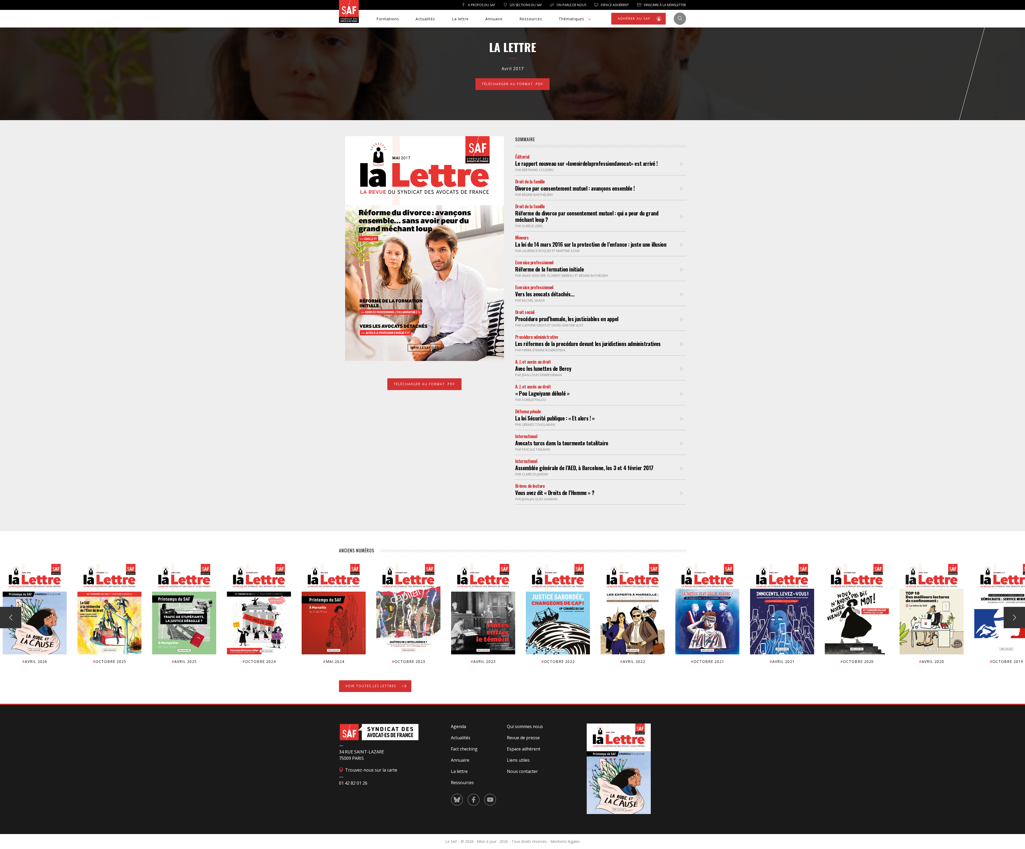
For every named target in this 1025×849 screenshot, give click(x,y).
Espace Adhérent (614, 5)
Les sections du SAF (525, 5)
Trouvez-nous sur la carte (370, 770)
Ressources (530, 18)
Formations (387, 18)
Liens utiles (518, 760)
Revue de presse (523, 738)
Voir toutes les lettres (371, 686)
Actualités (425, 18)
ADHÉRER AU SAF (635, 18)
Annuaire (494, 18)
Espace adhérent (523, 749)
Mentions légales (565, 841)
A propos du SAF (481, 5)
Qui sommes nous (525, 726)
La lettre (460, 18)
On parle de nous (571, 5)
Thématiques (571, 18)
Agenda (458, 726)
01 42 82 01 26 (353, 783)
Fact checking (464, 749)
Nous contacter (522, 771)
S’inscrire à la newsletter (664, 5)
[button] (1014, 617)
